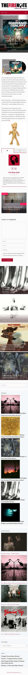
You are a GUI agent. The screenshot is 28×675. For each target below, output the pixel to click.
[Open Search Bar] (25, 12)
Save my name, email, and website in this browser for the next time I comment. (13, 254)
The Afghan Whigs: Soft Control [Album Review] (14, 583)
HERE (8, 120)
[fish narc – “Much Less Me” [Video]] (14, 601)
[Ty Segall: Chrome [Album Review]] (14, 293)
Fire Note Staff (14, 172)
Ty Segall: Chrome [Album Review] (10, 656)
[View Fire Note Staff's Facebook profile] (12, 168)
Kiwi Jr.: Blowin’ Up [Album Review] (10, 634)
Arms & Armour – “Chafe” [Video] (10, 553)
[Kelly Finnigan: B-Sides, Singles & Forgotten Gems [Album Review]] (14, 350)
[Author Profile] (7, 150)
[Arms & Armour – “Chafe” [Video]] (14, 550)
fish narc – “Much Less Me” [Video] (10, 604)
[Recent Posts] (20, 150)
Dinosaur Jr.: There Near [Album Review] (12, 665)
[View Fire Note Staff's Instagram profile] (15, 168)
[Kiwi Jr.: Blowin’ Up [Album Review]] (14, 631)
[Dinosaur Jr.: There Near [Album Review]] (14, 379)
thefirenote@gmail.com (14, 174)
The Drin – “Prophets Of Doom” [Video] (11, 658)
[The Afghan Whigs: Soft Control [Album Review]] (14, 580)
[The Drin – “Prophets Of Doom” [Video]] (14, 321)
